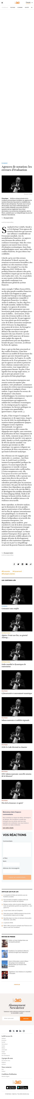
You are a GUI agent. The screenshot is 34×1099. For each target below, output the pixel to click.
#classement (17, 571)
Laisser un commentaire (17, 877)
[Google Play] (22, 1087)
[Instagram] (24, 1031)
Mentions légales (5, 1076)
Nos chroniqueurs (6, 1055)
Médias (3, 1048)
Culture (3, 1046)
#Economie (6, 571)
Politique (12, 7)
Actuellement (5, 7)
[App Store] (11, 1087)
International (4, 1044)
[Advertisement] (17, 85)
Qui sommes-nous (6, 1060)
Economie (20, 7)
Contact (3, 1071)
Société (27, 7)
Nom (4, 861)
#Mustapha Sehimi (8, 574)
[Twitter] (14, 1031)
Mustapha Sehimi (8, 218)
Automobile (4, 1049)
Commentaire (7, 841)
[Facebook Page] (10, 1031)
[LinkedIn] (20, 1031)
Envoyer (25, 1018)
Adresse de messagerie (11, 868)
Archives (4, 1064)
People (3, 1051)
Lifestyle (4, 1053)
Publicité (4, 1062)
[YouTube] (17, 1031)
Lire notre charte (8, 828)
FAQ (3, 1069)
